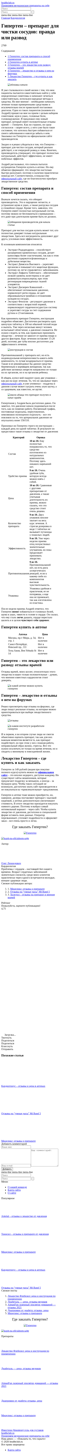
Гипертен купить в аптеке (23, 62)
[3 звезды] (25, 971)
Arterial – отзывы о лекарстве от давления (24, 1216)
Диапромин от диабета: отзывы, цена (28, 1310)
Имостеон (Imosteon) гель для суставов (22, 1430)
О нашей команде (17, 1187)
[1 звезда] (25, 922)
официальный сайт (11, 178)
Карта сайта (14, 1190)
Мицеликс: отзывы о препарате (27, 888)
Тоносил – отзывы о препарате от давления (25, 1234)
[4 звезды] (25, 996)
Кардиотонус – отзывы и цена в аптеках (23, 1086)
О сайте (12, 1192)
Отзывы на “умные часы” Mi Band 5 (30, 891)
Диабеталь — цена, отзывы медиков (27, 1301)
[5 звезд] (25, 1020)
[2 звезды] (25, 947)
